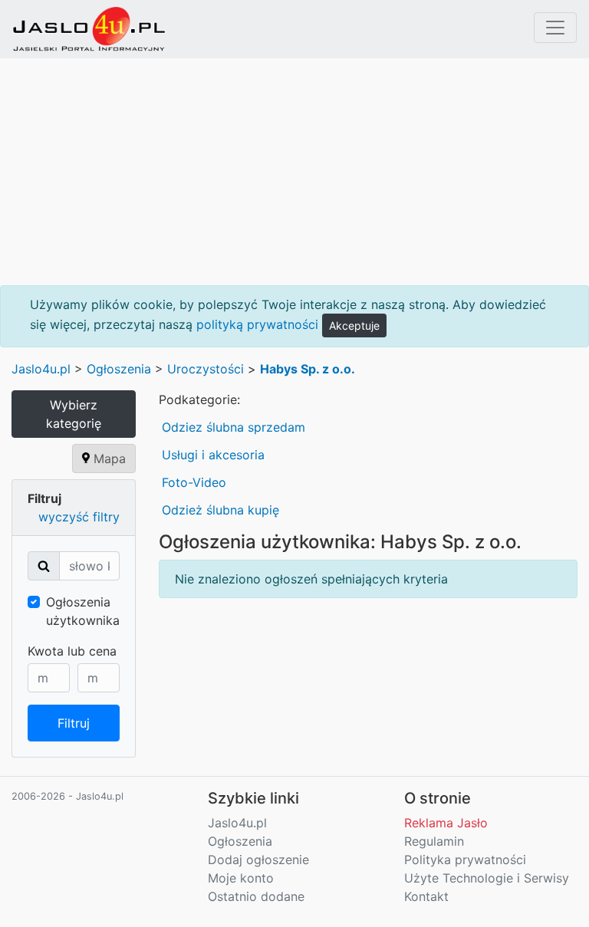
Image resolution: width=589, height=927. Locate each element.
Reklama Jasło (446, 822)
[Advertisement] (294, 171)
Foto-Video (194, 482)
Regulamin (434, 841)
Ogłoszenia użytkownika (83, 611)
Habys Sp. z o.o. (307, 368)
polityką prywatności (257, 324)
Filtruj (74, 723)
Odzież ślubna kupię (220, 510)
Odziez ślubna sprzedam (233, 427)
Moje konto (241, 878)
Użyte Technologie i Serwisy (486, 878)
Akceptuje (354, 325)
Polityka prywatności (465, 859)
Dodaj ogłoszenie (258, 859)
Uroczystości (205, 368)
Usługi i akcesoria (213, 454)
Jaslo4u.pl (41, 368)
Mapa (108, 458)
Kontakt (426, 896)
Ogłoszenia (119, 368)
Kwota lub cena (72, 651)
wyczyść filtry (79, 516)
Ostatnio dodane (256, 896)
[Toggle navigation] (555, 27)
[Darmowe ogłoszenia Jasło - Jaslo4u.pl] (89, 29)
